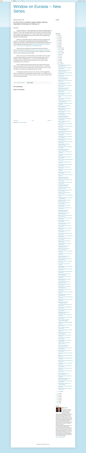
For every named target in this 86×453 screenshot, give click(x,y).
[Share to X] (30, 82)
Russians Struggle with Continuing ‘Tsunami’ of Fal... (64, 122)
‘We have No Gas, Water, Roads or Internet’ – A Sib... (64, 343)
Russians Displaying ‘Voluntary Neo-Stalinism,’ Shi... (64, 94)
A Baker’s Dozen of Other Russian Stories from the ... (64, 193)
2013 (58, 401)
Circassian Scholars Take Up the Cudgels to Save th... (64, 213)
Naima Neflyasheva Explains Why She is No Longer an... (65, 139)
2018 (58, 393)
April (59, 60)
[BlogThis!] (28, 82)
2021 (58, 43)
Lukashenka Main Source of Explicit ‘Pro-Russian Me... (64, 114)
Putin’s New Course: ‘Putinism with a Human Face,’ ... (64, 99)
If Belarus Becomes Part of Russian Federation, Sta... (64, 241)
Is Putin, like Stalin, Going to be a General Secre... (64, 221)
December (60, 48)
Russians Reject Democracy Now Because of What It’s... (64, 257)
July (59, 55)
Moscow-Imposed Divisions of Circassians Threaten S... (63, 78)
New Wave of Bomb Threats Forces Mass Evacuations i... (64, 274)
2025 (58, 37)
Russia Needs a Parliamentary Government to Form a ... (63, 346)
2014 (58, 399)
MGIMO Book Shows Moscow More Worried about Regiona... (64, 379)
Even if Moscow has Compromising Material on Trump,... (64, 188)
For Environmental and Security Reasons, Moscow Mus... (63, 150)
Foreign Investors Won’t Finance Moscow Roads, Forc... (64, 249)
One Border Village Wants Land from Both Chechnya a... (64, 333)
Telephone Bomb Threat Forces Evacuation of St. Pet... (63, 246)
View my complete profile (60, 437)
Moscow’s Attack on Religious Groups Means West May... (64, 259)
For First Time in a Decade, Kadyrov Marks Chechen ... (64, 83)
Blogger (47, 444)
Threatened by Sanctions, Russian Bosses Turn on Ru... (64, 282)
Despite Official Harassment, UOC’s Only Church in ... (64, 285)
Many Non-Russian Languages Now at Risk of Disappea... (65, 190)
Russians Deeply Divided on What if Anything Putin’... (64, 173)
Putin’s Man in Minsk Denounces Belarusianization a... (64, 374)
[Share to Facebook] (31, 82)
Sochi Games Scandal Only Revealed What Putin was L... (65, 132)
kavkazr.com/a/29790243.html (34, 45)
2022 (58, 41)
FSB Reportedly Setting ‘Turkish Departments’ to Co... (63, 313)
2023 (58, 40)
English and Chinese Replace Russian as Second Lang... (65, 216)
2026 (58, 35)
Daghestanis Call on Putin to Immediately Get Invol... (63, 302)
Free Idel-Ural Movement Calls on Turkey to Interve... (64, 203)
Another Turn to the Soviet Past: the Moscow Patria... (64, 338)
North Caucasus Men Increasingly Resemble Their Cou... (64, 71)
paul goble (65, 407)
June (59, 57)
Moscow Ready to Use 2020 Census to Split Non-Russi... (65, 348)
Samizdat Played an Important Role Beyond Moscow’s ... (64, 287)
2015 (58, 398)
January (59, 391)
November (60, 49)
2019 (58, 46)
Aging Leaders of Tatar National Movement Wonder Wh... (63, 89)
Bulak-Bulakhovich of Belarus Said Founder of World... (64, 384)
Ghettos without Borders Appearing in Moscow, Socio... (64, 351)
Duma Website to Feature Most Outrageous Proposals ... (63, 185)
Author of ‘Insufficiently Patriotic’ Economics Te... (63, 328)
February (59, 63)
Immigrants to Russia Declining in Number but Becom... (64, 145)
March (59, 62)
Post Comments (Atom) (22, 122)
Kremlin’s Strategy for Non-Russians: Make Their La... (64, 157)
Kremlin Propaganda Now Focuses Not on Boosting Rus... (65, 198)
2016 (58, 396)
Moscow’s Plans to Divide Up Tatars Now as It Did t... (64, 231)
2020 (58, 45)
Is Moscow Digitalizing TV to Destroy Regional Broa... (64, 341)
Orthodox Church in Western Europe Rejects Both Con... (64, 109)
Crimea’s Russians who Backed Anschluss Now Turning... (63, 320)
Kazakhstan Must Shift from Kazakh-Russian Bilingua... (64, 280)
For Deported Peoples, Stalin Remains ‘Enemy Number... (65, 137)
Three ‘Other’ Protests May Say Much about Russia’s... (64, 119)
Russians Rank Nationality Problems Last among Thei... (64, 66)
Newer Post (16, 120)
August (59, 54)
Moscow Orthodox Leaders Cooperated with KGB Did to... (65, 267)
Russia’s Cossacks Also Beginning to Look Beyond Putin (64, 101)
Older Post (49, 120)
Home (33, 120)
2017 (58, 395)
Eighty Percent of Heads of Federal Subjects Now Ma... (64, 201)
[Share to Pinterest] (32, 82)
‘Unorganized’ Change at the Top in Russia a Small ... (64, 111)
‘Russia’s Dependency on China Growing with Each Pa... (64, 129)
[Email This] (27, 82)
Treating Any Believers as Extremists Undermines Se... (64, 244)
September (60, 52)
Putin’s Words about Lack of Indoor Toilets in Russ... (64, 206)
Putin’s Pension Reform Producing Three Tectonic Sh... (64, 224)
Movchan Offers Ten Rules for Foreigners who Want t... (63, 211)
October (59, 51)
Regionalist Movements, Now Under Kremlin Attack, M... (64, 295)
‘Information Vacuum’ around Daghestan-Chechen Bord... (63, 178)
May (59, 59)
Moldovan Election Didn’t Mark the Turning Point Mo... (64, 106)
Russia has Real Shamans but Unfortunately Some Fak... (63, 117)
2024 (58, 38)
